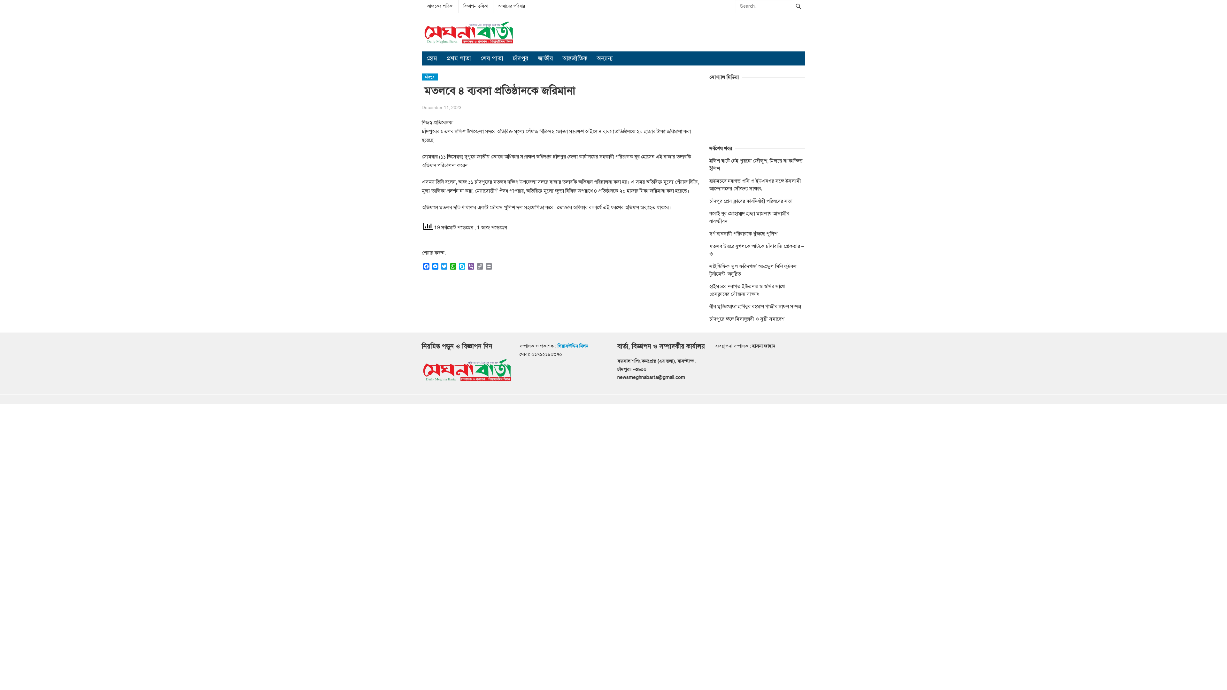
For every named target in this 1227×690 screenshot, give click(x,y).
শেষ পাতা (492, 58)
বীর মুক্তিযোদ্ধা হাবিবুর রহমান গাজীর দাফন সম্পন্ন (755, 306)
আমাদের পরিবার (511, 6)
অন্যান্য (605, 58)
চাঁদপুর (521, 58)
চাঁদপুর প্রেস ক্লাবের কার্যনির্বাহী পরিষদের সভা (750, 201)
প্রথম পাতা (459, 58)
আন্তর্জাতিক (575, 58)
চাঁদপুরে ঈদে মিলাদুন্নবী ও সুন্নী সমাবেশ (746, 319)
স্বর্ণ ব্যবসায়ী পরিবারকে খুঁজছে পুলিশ (743, 234)
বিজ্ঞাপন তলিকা (475, 6)
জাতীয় (545, 58)
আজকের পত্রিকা (440, 6)
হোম (432, 58)
